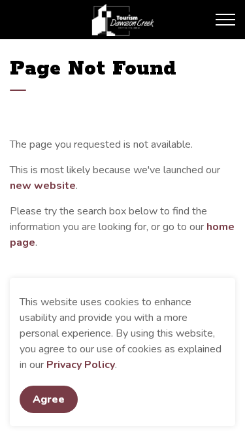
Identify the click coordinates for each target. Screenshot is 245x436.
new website (43, 185)
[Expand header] (225, 19)
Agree (49, 399)
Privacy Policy (80, 365)
